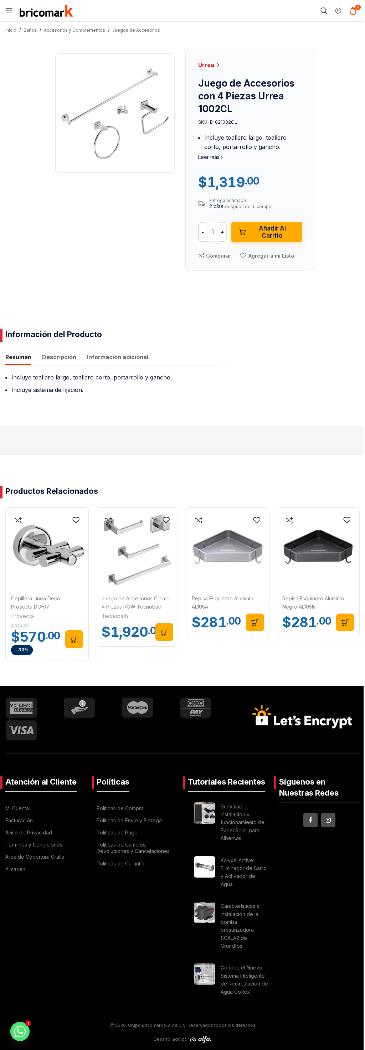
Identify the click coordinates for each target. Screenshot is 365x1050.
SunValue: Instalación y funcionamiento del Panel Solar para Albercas (243, 822)
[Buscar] (324, 11)
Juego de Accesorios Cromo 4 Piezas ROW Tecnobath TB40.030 (136, 606)
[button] (74, 639)
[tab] (18, 358)
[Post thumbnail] (204, 823)
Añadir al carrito (272, 232)
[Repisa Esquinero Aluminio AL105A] (227, 549)
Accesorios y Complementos (74, 30)
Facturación (19, 820)
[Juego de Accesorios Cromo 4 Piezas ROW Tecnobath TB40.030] (137, 549)
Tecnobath (115, 616)
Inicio (10, 30)
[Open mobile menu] (9, 11)
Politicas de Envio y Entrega (129, 820)
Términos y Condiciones (33, 845)
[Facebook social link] (310, 820)
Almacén (15, 869)
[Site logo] (46, 10)
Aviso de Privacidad (28, 832)
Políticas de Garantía (120, 863)
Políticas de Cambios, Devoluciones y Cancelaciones (133, 848)
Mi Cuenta (17, 808)
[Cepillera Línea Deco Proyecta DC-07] (47, 549)
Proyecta (22, 616)
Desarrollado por (172, 1039)
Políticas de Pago (117, 832)
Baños (30, 30)
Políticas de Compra (120, 808)
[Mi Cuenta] (338, 11)
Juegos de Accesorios (136, 30)
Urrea (207, 64)
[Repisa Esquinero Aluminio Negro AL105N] (318, 549)
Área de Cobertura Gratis (34, 857)
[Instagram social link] (328, 820)
